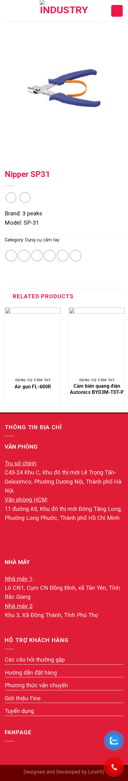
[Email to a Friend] (50, 255)
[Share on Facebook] (24, 255)
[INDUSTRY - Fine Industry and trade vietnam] (64, 11)
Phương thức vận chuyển (36, 685)
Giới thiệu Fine (23, 698)
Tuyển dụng (19, 711)
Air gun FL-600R (33, 387)
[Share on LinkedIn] (76, 255)
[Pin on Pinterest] (63, 255)
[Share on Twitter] (37, 255)
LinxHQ (96, 772)
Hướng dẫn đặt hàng (31, 672)
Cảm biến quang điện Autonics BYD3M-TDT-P (97, 389)
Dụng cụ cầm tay (42, 240)
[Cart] (117, 10)
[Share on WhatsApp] (11, 255)
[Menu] (9, 10)
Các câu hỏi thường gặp (35, 659)
